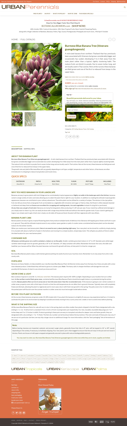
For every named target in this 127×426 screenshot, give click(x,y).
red (108, 358)
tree (32, 362)
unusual (43, 362)
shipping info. (16, 392)
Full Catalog (28, 39)
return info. (15, 390)
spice (112, 358)
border (64, 355)
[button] (121, 1)
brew (69, 355)
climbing (93, 355)
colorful (99, 355)
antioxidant (31, 355)
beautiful (45, 355)
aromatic (38, 355)
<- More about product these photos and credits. (76, 79)
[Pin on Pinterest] (77, 136)
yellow (62, 362)
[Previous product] (113, 39)
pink (99, 358)
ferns (18, 358)
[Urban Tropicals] (28, 369)
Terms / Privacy (41, 420)
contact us (14, 387)
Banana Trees (82, 129)
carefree (86, 355)
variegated (50, 362)
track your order (16, 398)
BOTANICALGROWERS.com (63, 26)
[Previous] (15, 76)
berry (50, 355)
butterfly (79, 355)
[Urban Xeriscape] (63, 369)
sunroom (14, 362)
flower (23, 358)
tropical (37, 362)
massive (63, 358)
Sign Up (69, 95)
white (56, 362)
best (55, 355)
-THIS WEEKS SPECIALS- (86, 13)
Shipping (113, 1)
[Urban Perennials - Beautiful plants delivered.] (30, 7)
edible (13, 358)
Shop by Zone (72, 13)
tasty (27, 362)
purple (103, 358)
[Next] (58, 76)
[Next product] (109, 39)
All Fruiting (75, 129)
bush (74, 355)
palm (89, 358)
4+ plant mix (22, 355)
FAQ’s (108, 1)
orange (85, 358)
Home (14, 39)
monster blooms (71, 358)
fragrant (29, 358)
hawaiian (45, 358)
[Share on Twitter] (70, 136)
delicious (105, 355)
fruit (69, 132)
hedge (51, 358)
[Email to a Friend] (74, 136)
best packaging (16, 395)
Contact (102, 1)
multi (79, 358)
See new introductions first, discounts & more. (90, 88)
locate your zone (17, 400)
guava (39, 358)
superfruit (21, 362)
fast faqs (14, 385)
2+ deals (14, 355)
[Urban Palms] (98, 369)
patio (94, 358)
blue (60, 355)
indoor (57, 358)
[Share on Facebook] (66, 136)
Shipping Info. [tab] (29, 149)
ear (111, 355)
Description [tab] (16, 149)
